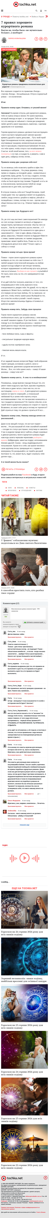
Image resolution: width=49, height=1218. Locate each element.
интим (39, 490)
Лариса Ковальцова (17, 38)
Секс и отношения (9, 49)
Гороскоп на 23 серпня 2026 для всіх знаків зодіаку (21, 1120)
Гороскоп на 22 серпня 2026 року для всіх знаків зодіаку (22, 1166)
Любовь (20, 488)
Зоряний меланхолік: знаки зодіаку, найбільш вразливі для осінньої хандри (23, 980)
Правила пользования (7, 1207)
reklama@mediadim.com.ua (33, 1196)
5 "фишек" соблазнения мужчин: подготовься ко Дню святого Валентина (24, 542)
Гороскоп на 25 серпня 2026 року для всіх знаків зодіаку (22, 1026)
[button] (41, 10)
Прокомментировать (14, 637)
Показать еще (24, 825)
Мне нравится (29, 637)
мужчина (12, 490)
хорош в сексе (18, 391)
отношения (26, 490)
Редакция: (4, 1201)
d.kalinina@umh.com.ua (36, 1201)
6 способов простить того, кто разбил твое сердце (22, 592)
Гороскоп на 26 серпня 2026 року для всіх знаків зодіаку (22, 933)
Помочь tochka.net (20, 17)
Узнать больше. (41, 1212)
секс (10, 488)
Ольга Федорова (14, 800)
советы (32, 488)
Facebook (26, 475)
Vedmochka (12, 811)
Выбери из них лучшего (27, 271)
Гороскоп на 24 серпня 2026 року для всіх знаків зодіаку (22, 1073)
